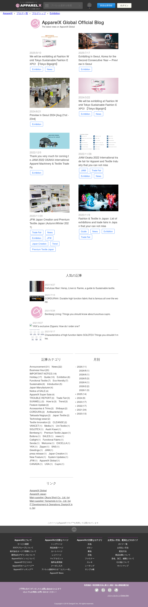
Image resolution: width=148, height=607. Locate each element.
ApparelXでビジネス (23, 562)
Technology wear (38, 418)
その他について (122, 562)
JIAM (47, 450)
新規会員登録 (106, 5)
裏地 (89, 551)
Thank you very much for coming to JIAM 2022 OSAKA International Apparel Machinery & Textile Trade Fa (49, 161)
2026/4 (82, 382)
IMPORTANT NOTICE (41, 373)
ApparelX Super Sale (40, 394)
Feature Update (38, 405)
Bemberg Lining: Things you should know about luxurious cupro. (78, 314)
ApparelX (8, 13)
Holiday (34, 377)
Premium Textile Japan (56, 432)
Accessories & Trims (40, 408)
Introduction (53, 384)
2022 (79, 405)
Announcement (37, 366)
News (55, 366)
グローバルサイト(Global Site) (118, 595)
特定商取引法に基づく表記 (103, 585)
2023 (79, 401)
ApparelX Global (48, 460)
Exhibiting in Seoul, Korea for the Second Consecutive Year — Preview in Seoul (98, 60)
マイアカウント (56, 558)
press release (37, 453)
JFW (32, 460)
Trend (62, 401)
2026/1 (82, 390)
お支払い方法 (122, 547)
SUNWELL (35, 401)
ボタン (89, 547)
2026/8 (82, 370)
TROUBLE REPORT (40, 398)
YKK (32, 446)
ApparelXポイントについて (23, 558)
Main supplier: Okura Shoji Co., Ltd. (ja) (50, 497)
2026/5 (82, 378)
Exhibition (55, 13)
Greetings (35, 450)
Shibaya (60, 408)
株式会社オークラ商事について (23, 551)
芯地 (89, 555)
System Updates (56, 457)
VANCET (34, 425)
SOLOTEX (35, 429)
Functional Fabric (51, 439)
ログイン (124, 5)
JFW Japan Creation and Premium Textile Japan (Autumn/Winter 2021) (50, 223)
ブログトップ (39, 13)
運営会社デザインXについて (23, 555)
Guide (47, 377)
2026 (79, 366)
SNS (53, 446)
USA (47, 464)
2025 (79, 394)
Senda (33, 443)
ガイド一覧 (122, 544)
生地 (89, 544)
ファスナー (89, 558)
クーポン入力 (56, 565)
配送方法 (123, 551)
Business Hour (37, 370)
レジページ (56, 555)
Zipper (43, 446)
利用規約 (87, 585)
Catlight (34, 439)
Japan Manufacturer (40, 387)
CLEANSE (58, 422)
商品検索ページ (56, 547)
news (58, 436)
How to (49, 401)
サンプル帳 (89, 569)
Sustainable (36, 384)
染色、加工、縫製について (123, 558)
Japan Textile (59, 415)
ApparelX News (56, 573)
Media (47, 425)
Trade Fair (61, 398)
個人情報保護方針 (122, 585)
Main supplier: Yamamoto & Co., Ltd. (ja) (50, 501)
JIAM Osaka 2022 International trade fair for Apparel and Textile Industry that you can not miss (98, 161)
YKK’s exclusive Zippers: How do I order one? (56, 326)
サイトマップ (122, 565)
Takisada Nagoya (39, 415)
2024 (79, 398)
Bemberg (34, 432)
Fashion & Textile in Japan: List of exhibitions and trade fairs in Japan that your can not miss (97, 222)
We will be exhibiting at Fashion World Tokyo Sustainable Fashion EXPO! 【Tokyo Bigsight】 (49, 60)
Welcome (46, 443)
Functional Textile (39, 380)
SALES (46, 436)
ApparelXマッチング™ (23, 569)
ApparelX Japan (38, 494)
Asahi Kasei (52, 429)
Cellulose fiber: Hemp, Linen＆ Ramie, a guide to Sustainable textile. (80, 288)
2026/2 (82, 386)
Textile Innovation (39, 422)
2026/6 (82, 374)
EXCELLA (62, 443)
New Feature (36, 457)
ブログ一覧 (22, 13)
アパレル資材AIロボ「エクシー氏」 (57, 569)
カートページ (56, 551)
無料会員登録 (56, 562)
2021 (79, 409)
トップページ (56, 544)
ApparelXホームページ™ (23, 565)
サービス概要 (23, 544)
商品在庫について (122, 555)
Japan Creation (56, 453)
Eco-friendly (59, 380)
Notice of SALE (37, 391)
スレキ (89, 562)
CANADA (34, 464)
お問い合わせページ (49, 588)
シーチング (89, 565)
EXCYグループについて (23, 547)
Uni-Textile (61, 425)
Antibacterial (53, 411)
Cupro (58, 464)
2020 (79, 413)
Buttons (33, 436)
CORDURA (36, 411)
